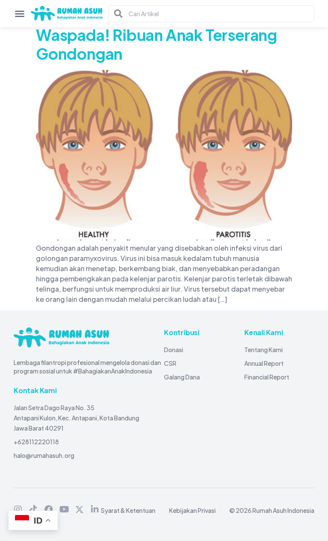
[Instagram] (18, 509)
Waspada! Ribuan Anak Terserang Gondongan (156, 44)
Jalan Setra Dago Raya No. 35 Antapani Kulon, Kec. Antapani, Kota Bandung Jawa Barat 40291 (76, 418)
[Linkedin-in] (95, 509)
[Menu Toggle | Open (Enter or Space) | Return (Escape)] (20, 14)
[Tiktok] (33, 509)
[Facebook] (48, 509)
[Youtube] (64, 509)
